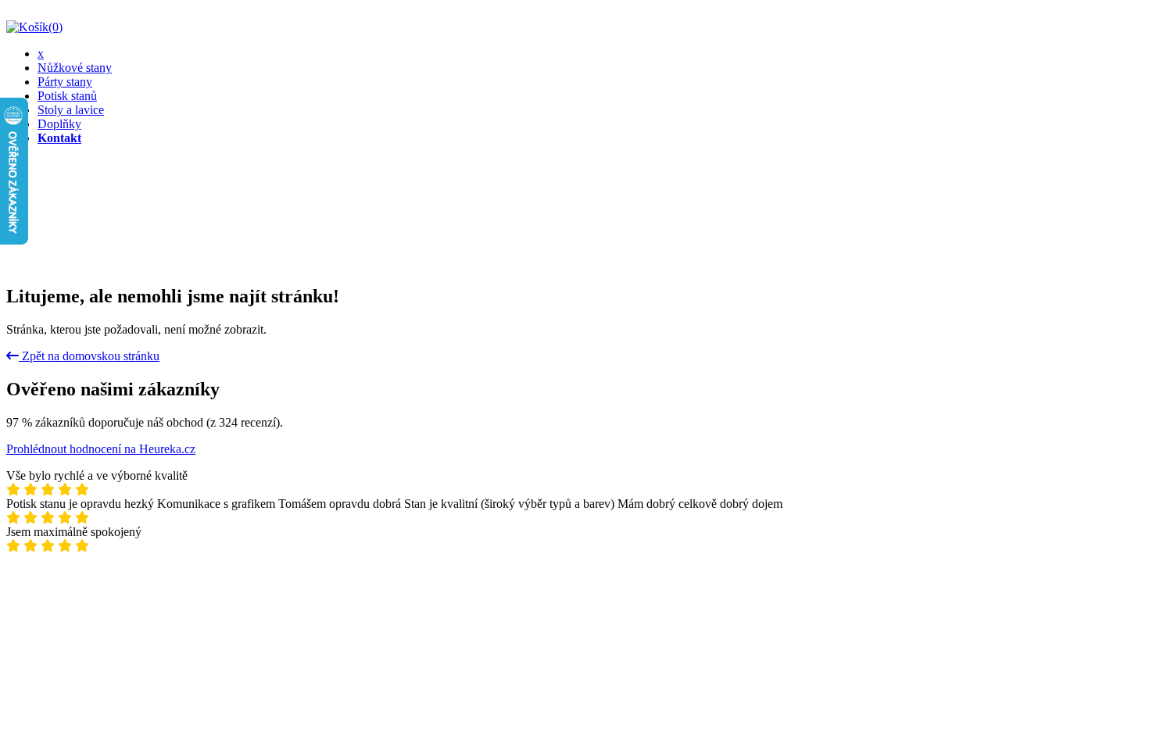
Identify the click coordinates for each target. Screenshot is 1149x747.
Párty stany (65, 81)
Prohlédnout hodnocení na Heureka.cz (100, 449)
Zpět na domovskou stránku (89, 356)
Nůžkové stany (75, 67)
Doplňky (59, 123)
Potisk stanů (67, 95)
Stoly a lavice (71, 109)
